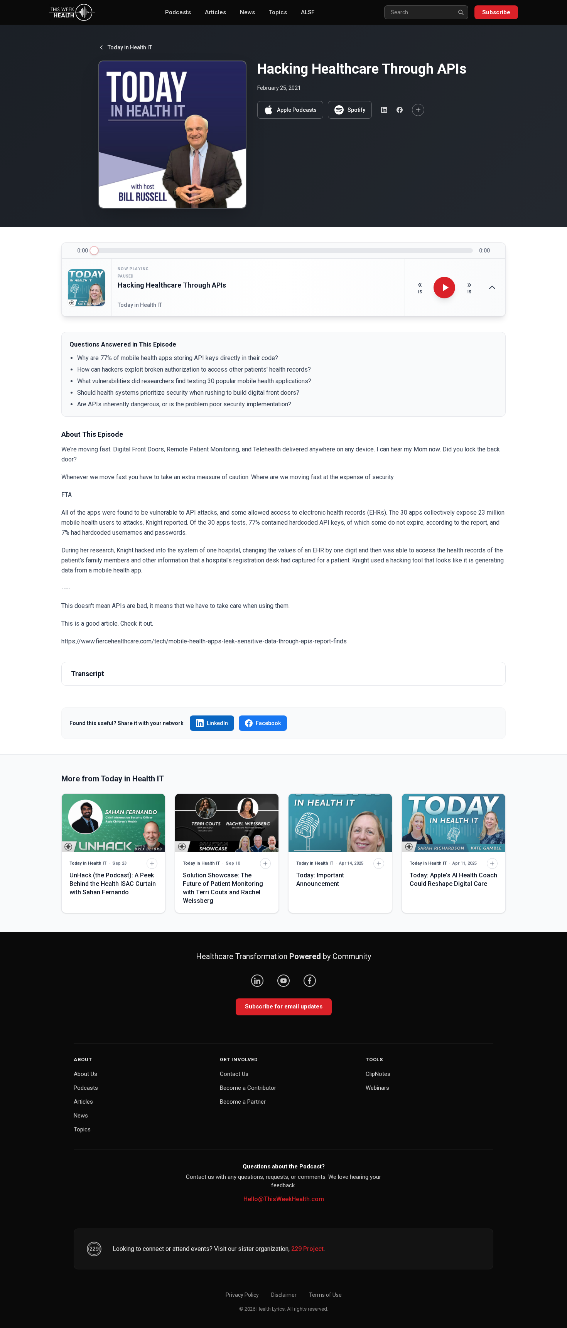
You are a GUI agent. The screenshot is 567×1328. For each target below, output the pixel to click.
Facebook (268, 723)
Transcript (87, 674)
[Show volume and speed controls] (492, 287)
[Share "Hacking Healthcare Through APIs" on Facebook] (399, 110)
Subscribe (496, 12)
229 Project (307, 1248)
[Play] (444, 287)
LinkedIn (217, 723)
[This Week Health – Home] (72, 12)
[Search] (460, 12)
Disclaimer (284, 1295)
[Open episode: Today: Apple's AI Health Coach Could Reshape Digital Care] (453, 823)
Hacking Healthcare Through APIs (172, 285)
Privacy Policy (242, 1295)
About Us (85, 1073)
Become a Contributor (248, 1087)
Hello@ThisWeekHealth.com (283, 1199)
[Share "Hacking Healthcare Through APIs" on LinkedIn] (384, 110)
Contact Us (234, 1073)
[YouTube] (283, 980)
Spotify (356, 110)
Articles (215, 12)
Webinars (377, 1087)
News (247, 12)
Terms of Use (325, 1295)
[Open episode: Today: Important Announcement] (340, 823)
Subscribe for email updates (283, 1006)
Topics (278, 12)
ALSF (307, 12)
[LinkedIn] (257, 980)
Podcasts (178, 12)
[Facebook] (309, 980)
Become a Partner (243, 1101)
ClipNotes (378, 1073)
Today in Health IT (130, 47)
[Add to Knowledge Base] (418, 110)
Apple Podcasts (297, 110)
